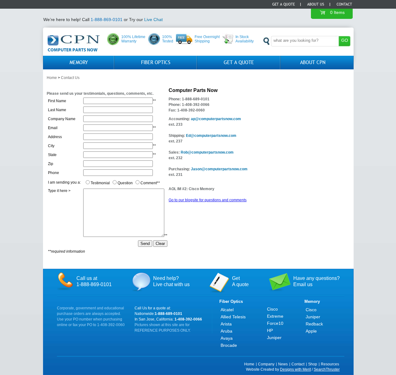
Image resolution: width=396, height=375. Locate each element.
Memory (79, 62)
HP (270, 330)
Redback (314, 323)
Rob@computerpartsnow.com (207, 152)
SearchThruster (327, 369)
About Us (315, 4)
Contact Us (70, 78)
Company (266, 364)
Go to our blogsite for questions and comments (208, 200)
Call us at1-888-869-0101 (94, 281)
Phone (53, 173)
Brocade (229, 345)
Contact (344, 4)
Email (53, 128)
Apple (311, 331)
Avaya (227, 338)
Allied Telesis (233, 316)
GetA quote (240, 281)
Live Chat (153, 19)
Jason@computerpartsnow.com (219, 169)
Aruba (226, 331)
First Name (57, 101)
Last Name (57, 110)
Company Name (61, 119)
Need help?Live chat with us (171, 281)
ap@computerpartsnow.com (216, 119)
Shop (312, 364)
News (283, 364)
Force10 (275, 323)
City (51, 146)
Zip (50, 164)
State (52, 155)
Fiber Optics (155, 62)
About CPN (312, 62)
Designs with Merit (295, 369)
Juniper (274, 337)
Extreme (275, 316)
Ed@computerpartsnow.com (210, 135)
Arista (226, 323)
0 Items (337, 12)
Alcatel (227, 309)
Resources (330, 364)
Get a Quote (283, 4)
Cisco (272, 309)
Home (52, 78)
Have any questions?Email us (316, 281)
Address (55, 137)
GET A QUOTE (239, 62)
